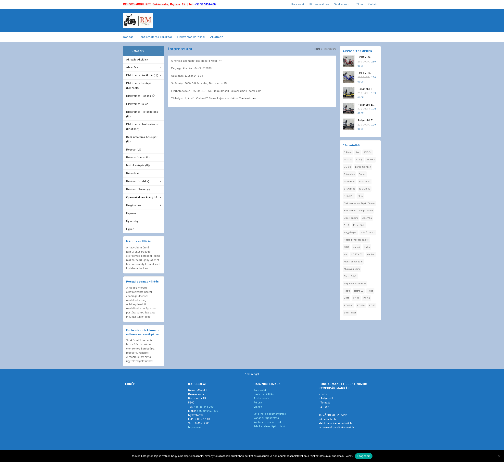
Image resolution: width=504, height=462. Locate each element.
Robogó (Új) (133, 149)
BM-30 (347, 167)
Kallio (367, 247)
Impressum (195, 427)
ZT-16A (361, 305)
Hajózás (131, 213)
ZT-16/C (348, 305)
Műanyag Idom (352, 269)
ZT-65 (372, 305)
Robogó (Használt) (138, 157)
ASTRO (371, 159)
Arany (359, 159)
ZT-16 (366, 298)
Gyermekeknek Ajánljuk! (141, 197)
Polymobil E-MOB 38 (355, 283)
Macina (370, 254)
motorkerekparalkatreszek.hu (337, 427)
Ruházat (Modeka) (137, 181)
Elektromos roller (137, 103)
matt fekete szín (353, 261)
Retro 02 (359, 291)
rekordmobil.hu (328, 419)
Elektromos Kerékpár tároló (359, 203)
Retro (347, 291)
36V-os (368, 152)
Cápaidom (349, 174)
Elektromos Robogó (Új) (141, 95)
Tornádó (326, 402)
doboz (362, 174)
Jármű (356, 247)
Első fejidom (351, 218)
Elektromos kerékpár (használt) (139, 85)
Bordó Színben (363, 167)
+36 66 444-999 (204, 406)
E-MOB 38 (349, 189)
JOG (346, 247)
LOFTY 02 (357, 254)
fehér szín (359, 225)
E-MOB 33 (365, 181)
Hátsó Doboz (368, 232)
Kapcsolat (260, 390)
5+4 (357, 152)
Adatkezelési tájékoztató (269, 426)
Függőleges (350, 232)
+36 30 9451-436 (205, 4)
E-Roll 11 (349, 196)
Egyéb (130, 229)
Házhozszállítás (264, 394)
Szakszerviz (261, 398)
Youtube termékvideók (268, 422)
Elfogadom (363, 455)
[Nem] (499, 456)
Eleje (360, 196)
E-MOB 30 (349, 181)
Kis (345, 254)
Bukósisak (132, 173)
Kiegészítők (133, 205)
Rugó (370, 291)
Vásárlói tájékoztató (266, 417)
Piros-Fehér (350, 276)
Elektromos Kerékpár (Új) (142, 75)
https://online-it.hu (243, 98)
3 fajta (347, 152)
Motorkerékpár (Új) (138, 165)
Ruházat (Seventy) (138, 189)
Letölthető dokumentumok (270, 413)
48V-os (348, 159)
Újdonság (132, 221)
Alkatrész (132, 67)
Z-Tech (325, 406)
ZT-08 (356, 298)
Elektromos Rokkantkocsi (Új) (142, 114)
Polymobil (327, 398)
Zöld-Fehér (350, 312)
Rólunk (258, 402)
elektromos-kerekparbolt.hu (336, 423)
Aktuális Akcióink (137, 59)
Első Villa (367, 218)
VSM (346, 298)
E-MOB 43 (365, 189)
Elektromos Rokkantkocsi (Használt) (142, 126)
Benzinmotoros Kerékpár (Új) (141, 139)
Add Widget (252, 374)
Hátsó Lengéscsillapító (356, 240)
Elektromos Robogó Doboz (358, 210)
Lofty (324, 394)
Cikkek (258, 406)
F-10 (346, 225)
